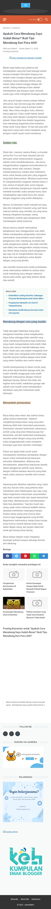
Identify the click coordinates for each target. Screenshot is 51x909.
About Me (25, 899)
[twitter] (16, 556)
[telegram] (43, 556)
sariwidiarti (29, 905)
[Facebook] (5, 733)
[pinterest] (25, 556)
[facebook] (7, 556)
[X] (11, 733)
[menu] (6, 19)
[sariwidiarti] (25, 5)
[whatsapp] (34, 556)
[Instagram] (17, 733)
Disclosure (36, 899)
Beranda (14, 899)
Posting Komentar (10, 51)
